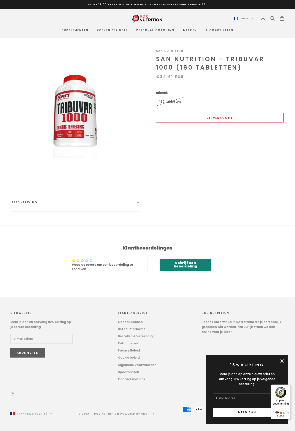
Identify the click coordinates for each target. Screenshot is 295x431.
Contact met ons (131, 379)
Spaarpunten (128, 372)
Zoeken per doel (112, 30)
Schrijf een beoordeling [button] (185, 264)
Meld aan (247, 412)
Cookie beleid (129, 357)
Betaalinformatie (132, 329)
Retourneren (128, 343)
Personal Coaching (155, 30)
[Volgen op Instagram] (12, 394)
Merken (190, 30)
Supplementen (75, 30)
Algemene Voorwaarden (137, 365)
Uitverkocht (220, 118)
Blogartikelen (219, 30)
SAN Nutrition (169, 51)
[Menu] (288, 387)
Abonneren (28, 353)
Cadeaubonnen (130, 322)
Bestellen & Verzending (136, 336)
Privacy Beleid (129, 350)
